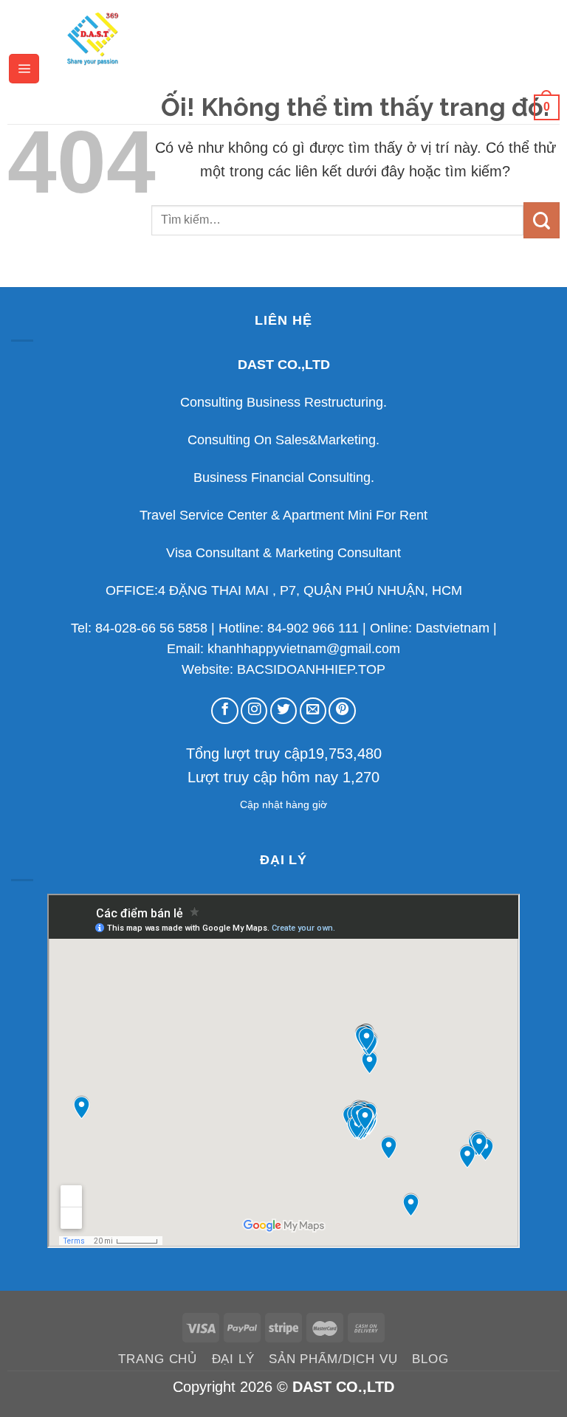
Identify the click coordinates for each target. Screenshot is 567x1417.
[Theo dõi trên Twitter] (283, 710)
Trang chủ (157, 1359)
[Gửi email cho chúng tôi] (313, 710)
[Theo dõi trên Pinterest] (342, 710)
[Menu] (24, 68)
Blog (430, 1359)
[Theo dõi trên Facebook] (224, 710)
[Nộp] (541, 220)
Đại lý (233, 1359)
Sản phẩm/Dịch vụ (333, 1359)
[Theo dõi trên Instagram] (254, 710)
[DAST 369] (92, 38)
